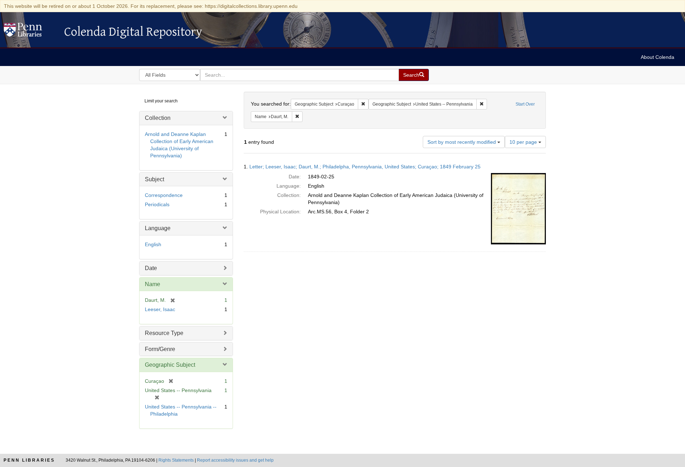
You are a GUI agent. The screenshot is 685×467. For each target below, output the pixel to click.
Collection (158, 118)
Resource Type (164, 333)
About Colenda (657, 57)
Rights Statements (176, 460)
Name (152, 284)
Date (151, 268)
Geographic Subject (170, 365)
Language (158, 228)
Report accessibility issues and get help (235, 460)
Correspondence (164, 195)
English (153, 244)
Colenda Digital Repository (30, 32)
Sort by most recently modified (462, 142)
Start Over (525, 104)
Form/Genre (160, 349)
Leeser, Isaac (160, 309)
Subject (154, 179)
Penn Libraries (29, 460)
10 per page (523, 142)
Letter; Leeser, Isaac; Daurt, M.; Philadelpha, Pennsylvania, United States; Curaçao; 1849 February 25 (365, 166)
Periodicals (157, 204)
